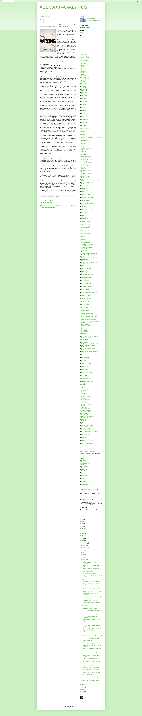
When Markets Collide (85, 414)
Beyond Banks (84, 168)
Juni (84, 552)
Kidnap (82, 265)
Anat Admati (83, 53)
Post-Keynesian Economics (86, 177)
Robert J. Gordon (84, 122)
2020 (83, 530)
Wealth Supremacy (85, 192)
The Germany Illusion (85, 278)
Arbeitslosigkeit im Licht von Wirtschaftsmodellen (92, 619)
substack (82, 32)
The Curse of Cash (85, 306)
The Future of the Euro (85, 315)
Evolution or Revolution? (86, 259)
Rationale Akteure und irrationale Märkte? (90, 614)
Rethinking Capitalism (85, 304)
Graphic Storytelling (85, 407)
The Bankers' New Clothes (86, 346)
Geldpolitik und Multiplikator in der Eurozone (91, 642)
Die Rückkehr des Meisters (86, 372)
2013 (83, 684)
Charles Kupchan (84, 60)
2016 (83, 537)
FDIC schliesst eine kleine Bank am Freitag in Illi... (92, 623)
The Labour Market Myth (86, 162)
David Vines (83, 68)
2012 (83, 686)
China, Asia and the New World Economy (89, 431)
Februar (84, 559)
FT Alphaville (84, 460)
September (85, 547)
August (84, 549)
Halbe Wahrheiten (85, 417)
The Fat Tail (83, 387)
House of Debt (84, 330)
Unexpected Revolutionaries (87, 182)
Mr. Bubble (83, 405)
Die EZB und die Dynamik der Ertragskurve (91, 643)
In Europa (83, 398)
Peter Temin (83, 114)
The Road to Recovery (85, 334)
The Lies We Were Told (86, 268)
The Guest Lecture (85, 200)
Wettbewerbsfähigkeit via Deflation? (89, 573)
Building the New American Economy (88, 274)
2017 (83, 535)
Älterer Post (73, 205)
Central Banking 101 (85, 212)
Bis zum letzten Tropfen (86, 434)
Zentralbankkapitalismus (86, 238)
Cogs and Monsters (85, 230)
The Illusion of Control (85, 194)
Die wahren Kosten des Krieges (87, 416)
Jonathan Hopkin (84, 86)
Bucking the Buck (84, 207)
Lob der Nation (84, 271)
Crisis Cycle (83, 164)
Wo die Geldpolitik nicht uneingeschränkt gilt (91, 661)
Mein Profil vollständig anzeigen (93, 20)
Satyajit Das (83, 130)
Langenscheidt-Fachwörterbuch (87, 426)
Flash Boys (83, 333)
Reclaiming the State (85, 272)
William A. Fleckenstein (86, 148)
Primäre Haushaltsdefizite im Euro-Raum (90, 667)
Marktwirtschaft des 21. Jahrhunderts (88, 368)
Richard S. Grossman (85, 118)
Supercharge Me (84, 185)
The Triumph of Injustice (86, 174)
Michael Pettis (84, 102)
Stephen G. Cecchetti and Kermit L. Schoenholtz (91, 137)
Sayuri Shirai (84, 131)
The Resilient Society (85, 226)
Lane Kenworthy (84, 92)
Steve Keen (83, 139)
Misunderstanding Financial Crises (88, 348)
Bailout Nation (84, 384)
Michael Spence (84, 105)
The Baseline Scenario (86, 463)
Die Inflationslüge (84, 342)
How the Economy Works (86, 322)
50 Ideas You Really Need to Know (88, 297)
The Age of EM (84, 309)
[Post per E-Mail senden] (57, 196)
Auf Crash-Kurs (84, 360)
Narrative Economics (85, 251)
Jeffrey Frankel (84, 83)
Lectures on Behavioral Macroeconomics (89, 351)
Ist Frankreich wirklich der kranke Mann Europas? (92, 602)
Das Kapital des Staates (86, 328)
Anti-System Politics (85, 248)
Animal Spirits (84, 393)
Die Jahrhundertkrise (85, 377)
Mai (83, 554)
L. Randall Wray (84, 90)
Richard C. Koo (84, 116)
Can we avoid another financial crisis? (89, 292)
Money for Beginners (85, 198)
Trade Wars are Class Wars (86, 247)
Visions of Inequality (85, 195)
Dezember (85, 542)
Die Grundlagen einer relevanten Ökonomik (90, 180)
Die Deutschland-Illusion (86, 325)
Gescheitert (83, 390)
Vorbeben (83, 422)
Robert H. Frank (84, 119)
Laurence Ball (84, 93)
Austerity (83, 340)
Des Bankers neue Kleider (86, 337)
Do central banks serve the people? (88, 223)
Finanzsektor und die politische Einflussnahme (91, 676)
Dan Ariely (83, 63)
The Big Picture (84, 464)
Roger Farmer (84, 127)
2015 (83, 538)
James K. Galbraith (85, 78)
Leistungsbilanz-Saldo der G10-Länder (90, 600)
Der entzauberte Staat (85, 229)
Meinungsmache (84, 383)
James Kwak (83, 80)
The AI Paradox (84, 158)
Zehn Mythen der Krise (85, 357)
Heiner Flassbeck (84, 72)
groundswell (83, 419)
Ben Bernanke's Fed (85, 413)
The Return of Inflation (85, 183)
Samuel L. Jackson (85, 128)
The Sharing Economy (85, 295)
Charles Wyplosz (84, 62)
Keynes (82, 327)
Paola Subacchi (84, 110)
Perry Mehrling (84, 113)
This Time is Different (85, 380)
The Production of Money (86, 291)
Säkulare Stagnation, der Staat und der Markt (91, 674)
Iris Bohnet (83, 75)
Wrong (42, 19)
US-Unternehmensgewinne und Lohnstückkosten (92, 591)
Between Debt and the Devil (87, 313)
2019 (83, 531)
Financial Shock (84, 395)
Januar (84, 561)
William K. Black (84, 149)
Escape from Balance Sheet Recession (89, 319)
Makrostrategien (84, 369)
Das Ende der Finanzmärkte (87, 404)
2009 (83, 691)
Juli (83, 550)
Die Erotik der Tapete (85, 438)
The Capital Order (85, 205)
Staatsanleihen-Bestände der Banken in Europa (92, 598)
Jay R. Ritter (83, 81)
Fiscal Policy (83, 214)
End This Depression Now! (86, 352)
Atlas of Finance (84, 179)
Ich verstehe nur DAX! (85, 411)
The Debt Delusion (85, 220)
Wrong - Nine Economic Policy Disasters (89, 336)
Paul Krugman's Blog (85, 475)
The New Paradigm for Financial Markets (89, 429)
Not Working (83, 256)
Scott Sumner (84, 133)
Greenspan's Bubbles (85, 435)
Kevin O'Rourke (84, 89)
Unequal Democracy (85, 408)
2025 (83, 521)
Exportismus (83, 239)
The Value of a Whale (85, 221)
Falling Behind (84, 437)
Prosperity (83, 266)
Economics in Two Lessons (86, 260)
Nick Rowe (83, 108)
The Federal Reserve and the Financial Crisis (90, 343)
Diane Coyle (83, 71)
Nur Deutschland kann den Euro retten (89, 316)
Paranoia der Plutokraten (87, 578)
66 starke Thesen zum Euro (86, 331)
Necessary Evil (84, 281)
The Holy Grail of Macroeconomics (88, 392)
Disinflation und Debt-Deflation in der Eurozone (91, 628)
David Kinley (83, 66)
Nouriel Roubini (84, 476)
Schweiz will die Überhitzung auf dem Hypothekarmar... (90, 594)
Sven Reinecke (84, 143)
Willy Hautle (83, 151)
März (84, 557)
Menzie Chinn (84, 99)
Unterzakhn (83, 354)
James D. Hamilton (85, 77)
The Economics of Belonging (87, 244)
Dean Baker (83, 69)
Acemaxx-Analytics (93, 18)
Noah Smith (83, 481)
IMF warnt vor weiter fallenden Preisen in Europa (92, 604)
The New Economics (85, 224)
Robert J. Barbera (84, 121)
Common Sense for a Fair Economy (88, 441)
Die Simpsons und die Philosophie (88, 440)
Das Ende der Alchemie (86, 283)
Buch (47, 86)
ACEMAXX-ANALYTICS (63, 7)
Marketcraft (83, 275)
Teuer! (82, 210)
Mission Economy (84, 235)
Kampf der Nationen (85, 227)
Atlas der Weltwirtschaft (86, 241)
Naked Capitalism (85, 466)
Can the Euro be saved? (86, 284)
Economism (83, 294)
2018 (83, 533)
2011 (83, 687)
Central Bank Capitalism (86, 186)
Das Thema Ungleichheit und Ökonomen (90, 581)
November (85, 543)
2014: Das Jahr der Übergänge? (88, 670)
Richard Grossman (44, 56)
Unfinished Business (85, 269)
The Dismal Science (85, 402)
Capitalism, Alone (84, 250)
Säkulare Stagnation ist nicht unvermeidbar (91, 669)
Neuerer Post (42, 205)
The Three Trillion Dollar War (87, 425)
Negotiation (83, 167)
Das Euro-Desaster (85, 280)
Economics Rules (84, 312)
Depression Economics (86, 396)
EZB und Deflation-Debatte (87, 571)
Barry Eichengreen (85, 57)
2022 (83, 526)
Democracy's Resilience (86, 176)
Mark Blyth (83, 96)
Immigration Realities (85, 170)
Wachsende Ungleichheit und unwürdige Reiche (92, 610)
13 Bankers (83, 371)
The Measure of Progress (86, 165)
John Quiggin (84, 84)
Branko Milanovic (84, 59)
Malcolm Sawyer (84, 95)
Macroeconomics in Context (87, 277)
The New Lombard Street (86, 363)
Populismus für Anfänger (86, 286)
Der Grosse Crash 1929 (86, 401)
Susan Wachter (84, 142)
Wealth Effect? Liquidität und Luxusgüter (90, 638)
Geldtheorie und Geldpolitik (86, 159)
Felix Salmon (84, 479)
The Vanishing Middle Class (87, 287)
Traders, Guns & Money (86, 374)
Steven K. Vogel (84, 140)
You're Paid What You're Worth (87, 189)
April (84, 555)
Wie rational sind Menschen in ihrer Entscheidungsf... (89, 617)
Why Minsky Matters (85, 310)
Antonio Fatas (84, 54)
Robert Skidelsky (84, 124)
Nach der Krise (84, 375)
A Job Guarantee (84, 232)
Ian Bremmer (84, 74)
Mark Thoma (83, 98)
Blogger (77, 706)
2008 (83, 693)
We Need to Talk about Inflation (87, 197)
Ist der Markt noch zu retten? (87, 386)
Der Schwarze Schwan (86, 364)
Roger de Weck (84, 125)
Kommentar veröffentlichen (46, 202)
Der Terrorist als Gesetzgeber (87, 420)
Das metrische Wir (85, 289)
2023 (83, 525)
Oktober (84, 545)
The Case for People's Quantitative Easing (89, 253)
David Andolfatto (84, 65)
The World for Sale (85, 201)
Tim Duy (83, 146)
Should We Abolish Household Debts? (89, 257)
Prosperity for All (84, 307)
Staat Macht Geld (84, 206)
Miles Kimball (84, 107)
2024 (83, 523)
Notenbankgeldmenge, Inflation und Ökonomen (92, 672)
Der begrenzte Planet (85, 242)
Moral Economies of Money (86, 218)
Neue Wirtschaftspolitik (86, 428)
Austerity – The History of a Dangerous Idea (90, 321)
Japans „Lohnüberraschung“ (88, 665)
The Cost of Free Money (86, 245)
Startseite (58, 205)
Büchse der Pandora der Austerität (89, 651)
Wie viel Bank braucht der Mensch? (88, 345)
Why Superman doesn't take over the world (90, 262)
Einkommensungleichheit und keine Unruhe (91, 570)
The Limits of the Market (86, 298)
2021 (83, 528)
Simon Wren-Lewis (85, 136)
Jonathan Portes (84, 87)
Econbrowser (84, 469)
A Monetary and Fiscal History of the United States (91, 217)
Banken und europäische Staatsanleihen (90, 568)
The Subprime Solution (86, 410)
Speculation (83, 300)
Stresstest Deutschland (86, 355)
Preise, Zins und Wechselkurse (87, 254)
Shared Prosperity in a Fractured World (89, 161)
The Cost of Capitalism (85, 389)
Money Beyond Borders (86, 156)
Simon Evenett (84, 134)
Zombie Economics (85, 366)
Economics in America (85, 191)
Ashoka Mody (84, 56)
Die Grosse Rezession (85, 378)
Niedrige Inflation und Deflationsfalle (89, 608)
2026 (83, 519)
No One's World (84, 339)
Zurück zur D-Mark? (85, 349)
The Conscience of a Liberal (87, 443)
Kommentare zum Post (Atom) (51, 207)
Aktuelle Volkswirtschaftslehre (87, 381)
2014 (83, 540)
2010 (83, 689)
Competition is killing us (86, 233)
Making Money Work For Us (86, 209)
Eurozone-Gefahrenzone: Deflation (89, 640)
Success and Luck (85, 301)
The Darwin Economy (85, 361)
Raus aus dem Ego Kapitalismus (87, 203)
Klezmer (83, 432)
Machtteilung (84, 423)
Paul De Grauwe (84, 112)
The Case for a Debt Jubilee (87, 173)
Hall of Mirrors (84, 318)
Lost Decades (84, 358)
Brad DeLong (84, 467)
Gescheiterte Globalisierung (87, 263)
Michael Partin (84, 101)
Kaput (82, 171)
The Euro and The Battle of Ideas (88, 303)
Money (82, 215)
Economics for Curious (85, 324)
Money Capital (84, 188)
